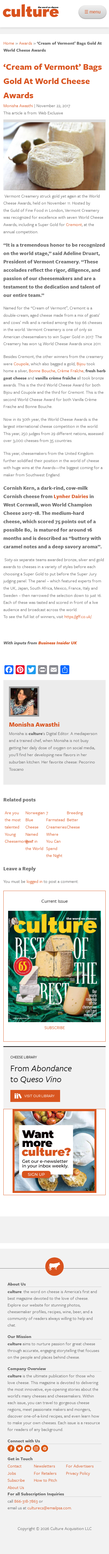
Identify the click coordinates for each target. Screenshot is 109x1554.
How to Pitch (45, 1480)
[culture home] (29, 15)
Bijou (81, 364)
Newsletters (44, 1466)
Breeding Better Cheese (75, 820)
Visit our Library (39, 1096)
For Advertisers (80, 1466)
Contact (15, 1466)
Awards (25, 43)
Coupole (21, 364)
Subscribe (16, 1480)
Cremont (74, 224)
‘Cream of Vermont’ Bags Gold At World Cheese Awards (52, 81)
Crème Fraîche (70, 371)
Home (8, 43)
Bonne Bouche (42, 371)
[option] (13, 827)
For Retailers (45, 1473)
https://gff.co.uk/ (77, 616)
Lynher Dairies (71, 496)
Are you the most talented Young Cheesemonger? (19, 827)
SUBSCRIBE (54, 1027)
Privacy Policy (78, 1473)
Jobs (12, 1473)
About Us (16, 1487)
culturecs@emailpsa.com (49, 1508)
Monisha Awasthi (18, 105)
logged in (34, 881)
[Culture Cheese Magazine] (54, 1266)
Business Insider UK (57, 643)
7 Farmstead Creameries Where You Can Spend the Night (56, 834)
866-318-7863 (26, 1501)
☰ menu (94, 11)
